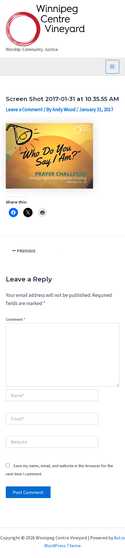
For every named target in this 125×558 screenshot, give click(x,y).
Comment (15, 319)
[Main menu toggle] (112, 67)
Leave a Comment (24, 109)
